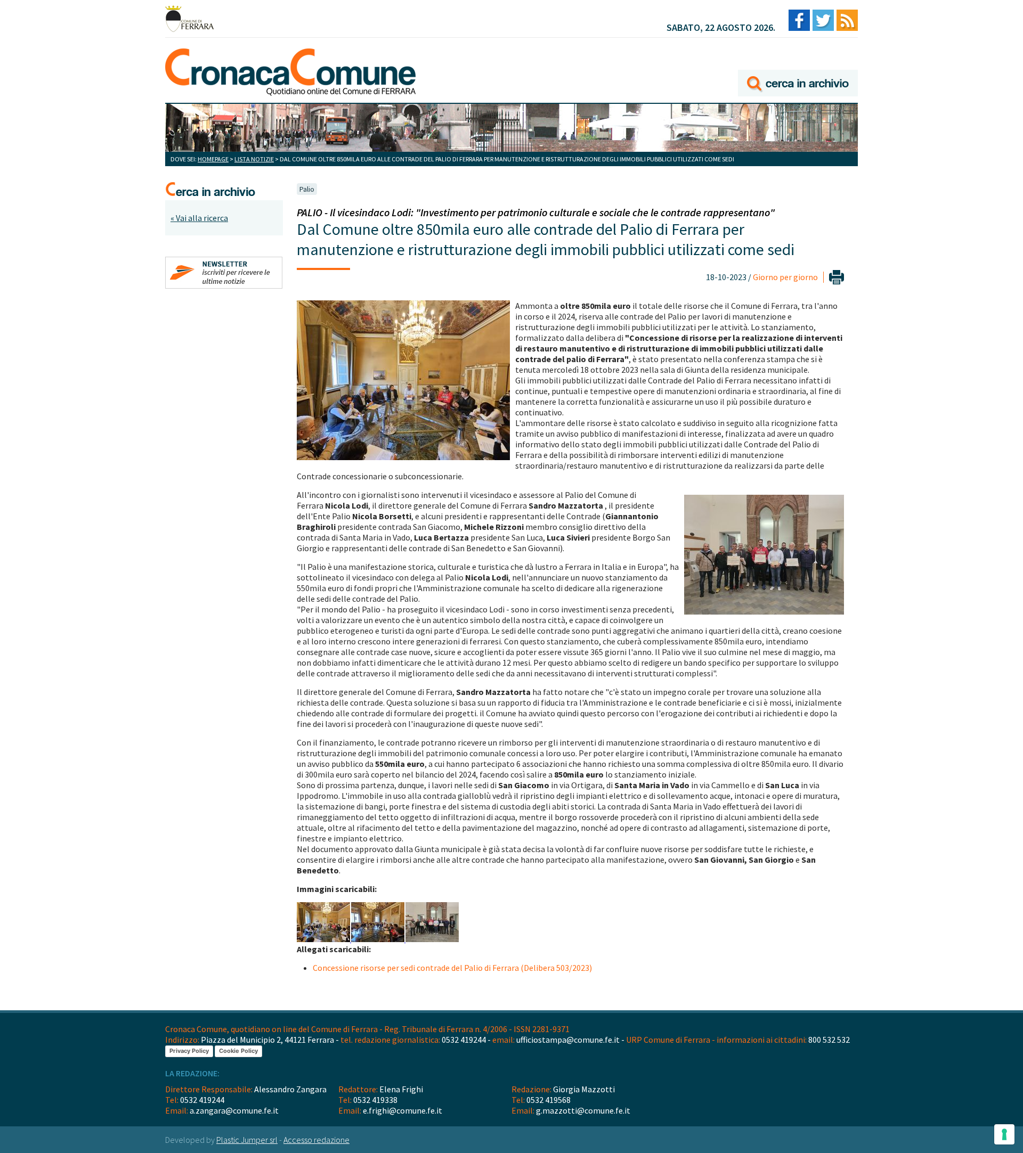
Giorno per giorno (785, 277)
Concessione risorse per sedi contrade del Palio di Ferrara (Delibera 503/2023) (452, 967)
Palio (306, 189)
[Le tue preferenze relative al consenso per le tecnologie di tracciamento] (1004, 1134)
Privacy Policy (189, 1050)
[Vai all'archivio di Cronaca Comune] (798, 68)
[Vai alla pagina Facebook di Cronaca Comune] (799, 21)
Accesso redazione (316, 1139)
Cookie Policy (238, 1050)
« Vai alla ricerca (199, 217)
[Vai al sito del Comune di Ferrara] (189, 18)
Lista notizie (254, 159)
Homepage (213, 159)
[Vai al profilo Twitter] (823, 21)
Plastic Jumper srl (247, 1139)
